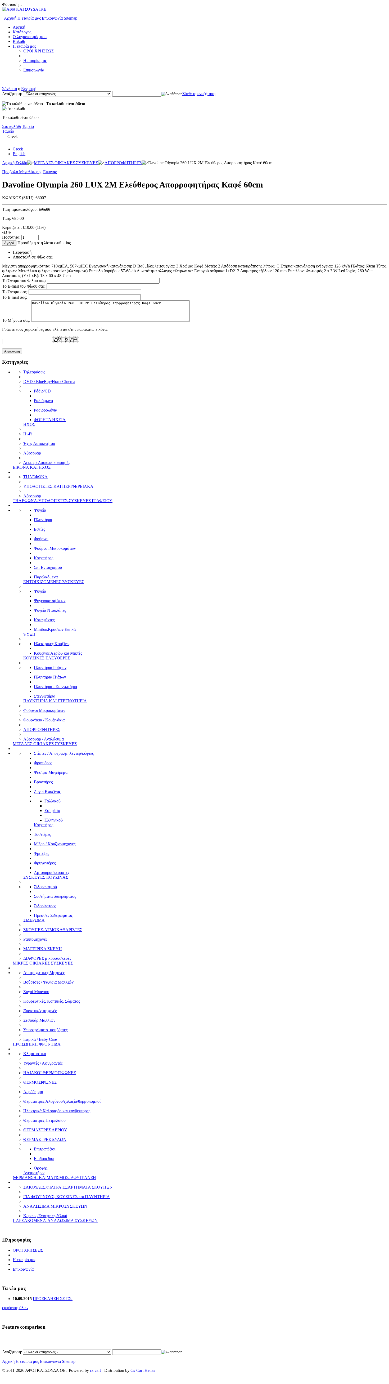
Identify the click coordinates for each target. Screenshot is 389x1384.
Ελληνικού (53, 820)
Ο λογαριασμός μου (30, 36)
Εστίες (39, 529)
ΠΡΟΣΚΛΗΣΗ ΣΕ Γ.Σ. (53, 1298)
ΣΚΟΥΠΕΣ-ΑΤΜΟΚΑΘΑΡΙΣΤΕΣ (52, 929)
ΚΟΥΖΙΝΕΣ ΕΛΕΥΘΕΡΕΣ (46, 658)
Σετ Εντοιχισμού (48, 567)
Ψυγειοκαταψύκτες (50, 601)
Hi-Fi (27, 434)
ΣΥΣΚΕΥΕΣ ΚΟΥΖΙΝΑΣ (45, 877)
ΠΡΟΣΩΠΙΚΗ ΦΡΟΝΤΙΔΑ (37, 1044)
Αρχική (10, 18)
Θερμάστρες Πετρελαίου (44, 1120)
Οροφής (40, 1168)
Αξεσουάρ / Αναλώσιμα (43, 739)
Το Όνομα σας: (15, 291)
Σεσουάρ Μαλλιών (39, 1020)
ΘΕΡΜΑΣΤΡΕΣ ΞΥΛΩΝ (44, 1139)
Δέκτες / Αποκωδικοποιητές (46, 462)
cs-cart (95, 1370)
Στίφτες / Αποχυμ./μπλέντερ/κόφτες (64, 753)
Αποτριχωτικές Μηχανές (44, 972)
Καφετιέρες (43, 558)
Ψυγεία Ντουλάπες (50, 610)
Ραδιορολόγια (45, 410)
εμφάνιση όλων (15, 1307)
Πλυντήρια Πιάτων (50, 677)
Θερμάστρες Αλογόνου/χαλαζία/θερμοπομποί (62, 1101)
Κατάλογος (22, 32)
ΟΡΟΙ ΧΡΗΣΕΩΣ (38, 51)
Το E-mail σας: (14, 297)
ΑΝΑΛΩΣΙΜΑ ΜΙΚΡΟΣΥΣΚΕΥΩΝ (55, 1206)
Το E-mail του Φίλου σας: (24, 286)
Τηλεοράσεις (34, 372)
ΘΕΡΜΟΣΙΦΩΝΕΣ (40, 1082)
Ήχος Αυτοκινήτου (39, 443)
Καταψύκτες (44, 620)
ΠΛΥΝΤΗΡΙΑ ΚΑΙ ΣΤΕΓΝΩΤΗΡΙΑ (55, 701)
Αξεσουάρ (32, 453)
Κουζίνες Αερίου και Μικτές (58, 653)
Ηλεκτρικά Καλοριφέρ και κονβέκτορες (56, 1111)
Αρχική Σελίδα (14, 162)
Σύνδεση (9, 88)
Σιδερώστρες (45, 906)
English (19, 153)
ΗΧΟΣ (29, 424)
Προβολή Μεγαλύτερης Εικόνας (29, 171)
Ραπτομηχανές (35, 939)
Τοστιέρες (42, 834)
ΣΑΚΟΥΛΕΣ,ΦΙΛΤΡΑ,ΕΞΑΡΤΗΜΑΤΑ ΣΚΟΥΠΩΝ (68, 1187)
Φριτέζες (41, 853)
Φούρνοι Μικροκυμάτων (55, 548)
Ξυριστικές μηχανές (40, 1010)
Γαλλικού (52, 801)
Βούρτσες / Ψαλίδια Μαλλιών (48, 982)
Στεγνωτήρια (44, 696)
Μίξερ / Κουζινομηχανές (54, 844)
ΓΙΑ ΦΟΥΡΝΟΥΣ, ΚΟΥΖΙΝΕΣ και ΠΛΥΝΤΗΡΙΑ (66, 1196)
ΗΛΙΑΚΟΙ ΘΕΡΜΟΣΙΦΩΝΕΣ (49, 1072)
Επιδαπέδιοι (44, 1158)
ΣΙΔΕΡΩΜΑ (34, 920)
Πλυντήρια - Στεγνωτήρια (55, 686)
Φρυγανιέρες (45, 863)
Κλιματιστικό (34, 1053)
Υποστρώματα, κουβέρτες (45, 1030)
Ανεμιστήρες (34, 1173)
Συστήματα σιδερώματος (55, 896)
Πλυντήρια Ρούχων (50, 667)
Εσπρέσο (52, 810)
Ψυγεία (40, 510)
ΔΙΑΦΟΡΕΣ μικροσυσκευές (47, 958)
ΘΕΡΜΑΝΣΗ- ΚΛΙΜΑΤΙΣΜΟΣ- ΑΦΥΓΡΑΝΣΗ (54, 1177)
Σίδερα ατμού (45, 887)
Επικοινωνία (52, 18)
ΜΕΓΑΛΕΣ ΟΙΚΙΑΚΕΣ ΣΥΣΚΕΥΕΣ (66, 162)
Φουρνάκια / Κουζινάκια (44, 720)
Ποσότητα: (11, 237)
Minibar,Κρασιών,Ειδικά (55, 629)
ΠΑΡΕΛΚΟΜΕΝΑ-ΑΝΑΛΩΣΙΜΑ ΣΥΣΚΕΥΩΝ (55, 1220)
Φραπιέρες (43, 763)
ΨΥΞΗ (29, 634)
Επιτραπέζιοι (44, 1149)
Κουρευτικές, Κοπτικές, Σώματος (51, 1001)
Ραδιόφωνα (43, 400)
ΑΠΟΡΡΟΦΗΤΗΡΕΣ (123, 162)
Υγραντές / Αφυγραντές (42, 1063)
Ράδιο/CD (42, 391)
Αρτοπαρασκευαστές (51, 872)
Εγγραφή (28, 88)
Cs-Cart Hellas (142, 1370)
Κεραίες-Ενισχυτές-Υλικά (45, 1215)
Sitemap (70, 18)
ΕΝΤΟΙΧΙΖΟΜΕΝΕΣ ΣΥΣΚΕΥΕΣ (53, 581)
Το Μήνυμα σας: (16, 320)
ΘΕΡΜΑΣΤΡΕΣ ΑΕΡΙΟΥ (45, 1130)
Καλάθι (19, 41)
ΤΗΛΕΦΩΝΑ (35, 477)
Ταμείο (28, 126)
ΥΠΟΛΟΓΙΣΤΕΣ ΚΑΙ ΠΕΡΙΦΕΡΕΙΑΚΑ (58, 486)
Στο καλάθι (11, 126)
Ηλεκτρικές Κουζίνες (52, 643)
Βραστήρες (43, 782)
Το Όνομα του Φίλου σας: (24, 280)
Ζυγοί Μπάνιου (36, 991)
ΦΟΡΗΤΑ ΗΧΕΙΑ (50, 419)
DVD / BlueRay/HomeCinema (49, 381)
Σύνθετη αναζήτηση (198, 93)
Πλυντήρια (43, 519)
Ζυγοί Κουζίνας (47, 791)
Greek (18, 149)
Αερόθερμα (33, 1092)
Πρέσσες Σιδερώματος (53, 915)
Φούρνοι (41, 539)
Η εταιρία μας (29, 18)
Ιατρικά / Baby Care (40, 1039)
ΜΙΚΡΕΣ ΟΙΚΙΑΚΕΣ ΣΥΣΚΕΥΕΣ (43, 963)
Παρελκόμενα (46, 577)
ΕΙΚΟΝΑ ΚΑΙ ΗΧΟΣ (32, 467)
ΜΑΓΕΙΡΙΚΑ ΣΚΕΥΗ (42, 949)
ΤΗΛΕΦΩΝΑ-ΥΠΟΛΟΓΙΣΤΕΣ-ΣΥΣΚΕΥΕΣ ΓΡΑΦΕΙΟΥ (62, 500)
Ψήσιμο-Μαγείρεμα (50, 772)
